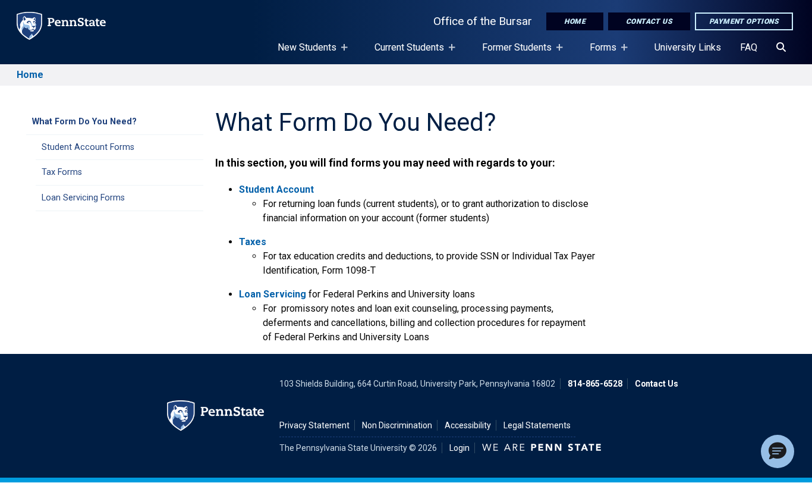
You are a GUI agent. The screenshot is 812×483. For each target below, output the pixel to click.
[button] (777, 451)
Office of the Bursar (482, 21)
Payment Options (744, 21)
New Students (302, 53)
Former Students (512, 53)
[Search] (781, 47)
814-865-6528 (595, 383)
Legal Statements (537, 425)
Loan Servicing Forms (83, 198)
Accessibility (468, 425)
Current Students (404, 53)
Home (575, 21)
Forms (598, 53)
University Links (687, 47)
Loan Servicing (272, 294)
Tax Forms (62, 172)
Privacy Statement (314, 425)
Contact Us (649, 21)
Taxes (252, 241)
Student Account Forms (88, 147)
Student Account (276, 189)
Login (459, 448)
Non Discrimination (397, 425)
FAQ (748, 47)
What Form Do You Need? (84, 122)
